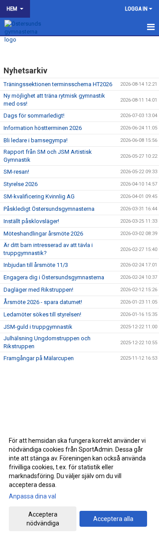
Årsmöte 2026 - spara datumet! (43, 302)
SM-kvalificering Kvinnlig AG (39, 196)
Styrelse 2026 (21, 184)
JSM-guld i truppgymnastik (38, 326)
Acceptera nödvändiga (42, 519)
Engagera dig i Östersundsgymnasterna (54, 277)
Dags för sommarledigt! (34, 115)
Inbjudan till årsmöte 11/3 (36, 265)
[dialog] (79, 481)
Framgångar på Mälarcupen (39, 358)
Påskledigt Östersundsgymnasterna (49, 208)
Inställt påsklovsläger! (31, 221)
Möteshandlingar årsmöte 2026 (43, 233)
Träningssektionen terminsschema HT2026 (58, 84)
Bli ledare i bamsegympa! (36, 140)
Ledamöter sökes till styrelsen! (42, 314)
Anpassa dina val (32, 496)
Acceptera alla (113, 518)
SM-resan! (16, 171)
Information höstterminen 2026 (43, 128)
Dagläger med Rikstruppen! (38, 289)
